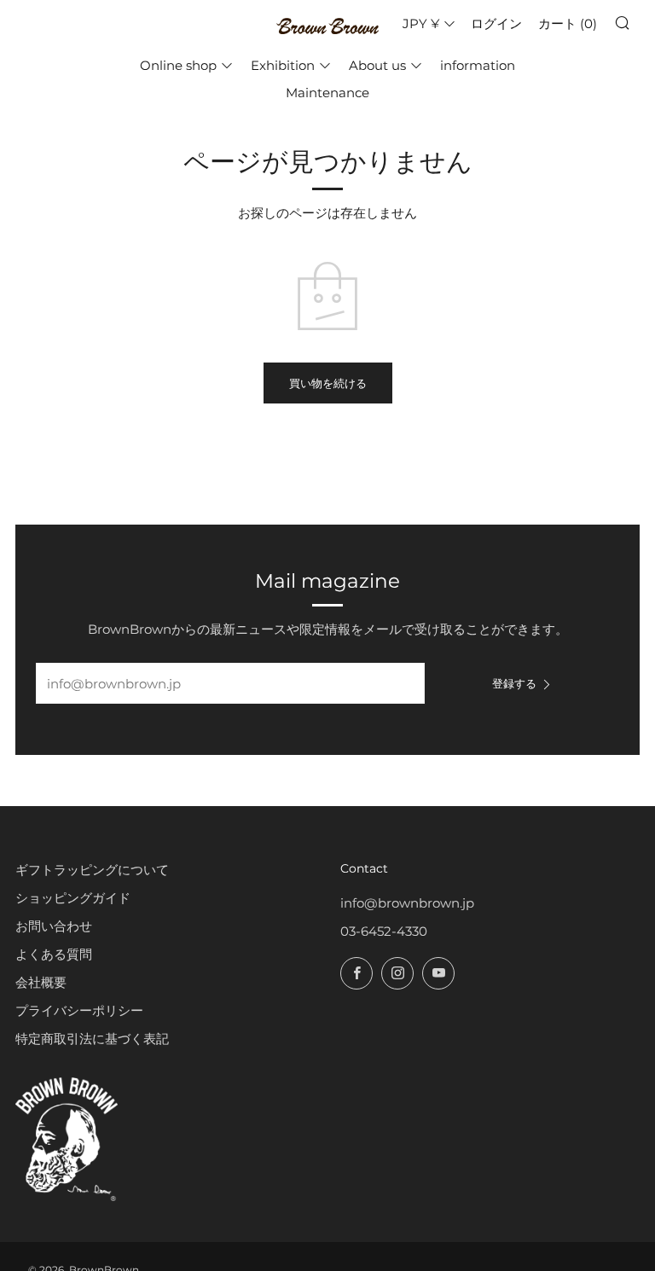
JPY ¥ (421, 23)
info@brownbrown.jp (407, 903)
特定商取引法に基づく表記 (92, 1038)
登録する (514, 683)
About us (377, 65)
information (477, 65)
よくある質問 (53, 954)
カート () (567, 23)
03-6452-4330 (383, 931)
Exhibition (283, 65)
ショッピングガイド (72, 898)
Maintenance (327, 92)
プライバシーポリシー (79, 1010)
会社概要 (41, 982)
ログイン (496, 23)
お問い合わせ (53, 926)
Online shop (178, 65)
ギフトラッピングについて (92, 870)
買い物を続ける (328, 383)
